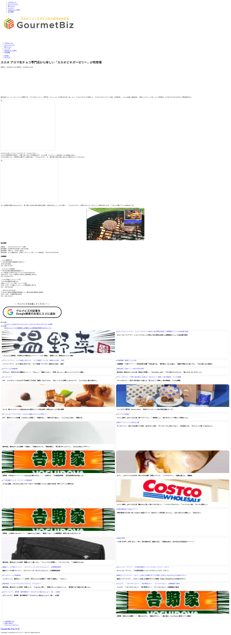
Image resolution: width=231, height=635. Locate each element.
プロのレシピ (12, 2)
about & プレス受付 (14, 10)
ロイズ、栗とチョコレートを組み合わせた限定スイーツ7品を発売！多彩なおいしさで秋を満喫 (33, 409)
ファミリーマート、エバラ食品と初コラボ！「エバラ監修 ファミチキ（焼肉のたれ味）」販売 (33, 364)
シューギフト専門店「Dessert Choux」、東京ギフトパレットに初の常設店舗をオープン (145, 409)
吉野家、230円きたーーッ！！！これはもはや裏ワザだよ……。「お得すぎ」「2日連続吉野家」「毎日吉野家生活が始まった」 (44, 475)
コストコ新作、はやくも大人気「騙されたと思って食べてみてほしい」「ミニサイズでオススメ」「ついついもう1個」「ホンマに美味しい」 (163, 504)
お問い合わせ (8, 623)
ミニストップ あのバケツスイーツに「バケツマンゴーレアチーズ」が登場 (28, 324)
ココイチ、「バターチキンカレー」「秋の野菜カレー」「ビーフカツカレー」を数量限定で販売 (148, 587)
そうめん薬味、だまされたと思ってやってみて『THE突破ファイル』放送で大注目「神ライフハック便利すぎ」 (39, 484)
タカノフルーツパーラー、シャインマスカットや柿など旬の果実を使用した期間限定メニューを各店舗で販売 (152, 335)
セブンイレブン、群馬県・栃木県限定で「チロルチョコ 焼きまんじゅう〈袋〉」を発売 (31, 595)
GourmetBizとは (9, 621)
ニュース (11, 8)
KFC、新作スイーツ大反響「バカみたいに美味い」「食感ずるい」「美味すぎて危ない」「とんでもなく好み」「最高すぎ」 (43, 417)
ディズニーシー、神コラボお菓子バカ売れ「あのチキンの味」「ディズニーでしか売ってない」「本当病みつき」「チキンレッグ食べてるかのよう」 (165, 426)
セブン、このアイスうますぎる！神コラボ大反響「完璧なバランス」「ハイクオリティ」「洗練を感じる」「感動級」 (155, 475)
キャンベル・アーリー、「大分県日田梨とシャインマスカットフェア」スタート (143, 570)
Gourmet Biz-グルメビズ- (10, 629)
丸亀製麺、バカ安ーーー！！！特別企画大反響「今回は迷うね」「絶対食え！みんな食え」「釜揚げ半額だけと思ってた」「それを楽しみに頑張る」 (165, 364)
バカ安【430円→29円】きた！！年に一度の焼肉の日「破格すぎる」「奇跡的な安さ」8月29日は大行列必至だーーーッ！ (156, 541)
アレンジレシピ (13, 4)
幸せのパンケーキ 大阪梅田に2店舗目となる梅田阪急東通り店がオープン (28, 328)
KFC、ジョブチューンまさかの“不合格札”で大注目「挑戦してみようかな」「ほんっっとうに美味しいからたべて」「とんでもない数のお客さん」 (50, 380)
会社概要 (11, 12)
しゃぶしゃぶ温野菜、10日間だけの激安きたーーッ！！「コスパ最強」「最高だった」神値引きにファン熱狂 (38, 355)
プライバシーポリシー (11, 625)
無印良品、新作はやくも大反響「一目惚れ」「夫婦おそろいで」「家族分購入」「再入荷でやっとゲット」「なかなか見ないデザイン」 (47, 446)
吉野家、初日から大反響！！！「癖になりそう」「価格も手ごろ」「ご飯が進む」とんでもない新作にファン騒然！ (154, 616)
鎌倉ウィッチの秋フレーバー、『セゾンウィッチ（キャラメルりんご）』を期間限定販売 (31, 570)
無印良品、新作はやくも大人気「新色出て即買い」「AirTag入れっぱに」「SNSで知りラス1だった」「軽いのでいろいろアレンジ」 (160, 372)
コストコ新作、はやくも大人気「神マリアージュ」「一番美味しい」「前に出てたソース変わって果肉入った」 (153, 417)
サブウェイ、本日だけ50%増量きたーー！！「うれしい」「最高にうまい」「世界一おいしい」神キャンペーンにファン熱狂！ (44, 372)
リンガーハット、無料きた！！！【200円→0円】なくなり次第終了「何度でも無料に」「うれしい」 (35, 579)
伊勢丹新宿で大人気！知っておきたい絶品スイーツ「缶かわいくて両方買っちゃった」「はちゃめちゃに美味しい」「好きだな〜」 (159, 512)
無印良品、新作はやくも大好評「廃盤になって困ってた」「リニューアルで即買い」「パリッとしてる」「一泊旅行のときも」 (44, 562)
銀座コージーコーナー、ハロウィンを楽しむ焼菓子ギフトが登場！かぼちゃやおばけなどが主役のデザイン (151, 579)
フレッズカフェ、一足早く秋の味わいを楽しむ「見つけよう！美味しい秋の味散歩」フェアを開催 (148, 380)
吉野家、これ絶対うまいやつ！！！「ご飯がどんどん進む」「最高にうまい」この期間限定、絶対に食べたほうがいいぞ (41, 533)
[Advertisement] (33, 36)
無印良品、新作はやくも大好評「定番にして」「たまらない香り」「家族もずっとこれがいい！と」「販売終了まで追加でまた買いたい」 (47, 587)
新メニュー (11, 6)
